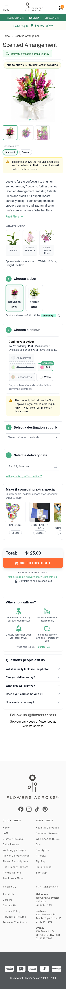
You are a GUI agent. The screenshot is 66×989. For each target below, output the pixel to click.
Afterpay (41, 855)
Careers (7, 899)
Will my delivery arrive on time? (24, 476)
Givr (38, 844)
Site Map (41, 872)
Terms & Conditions (15, 922)
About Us (8, 894)
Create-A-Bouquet (14, 839)
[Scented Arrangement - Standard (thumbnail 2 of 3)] (26, 132)
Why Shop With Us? (48, 839)
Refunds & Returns (14, 916)
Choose (15, 532)
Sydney (34, 18)
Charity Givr (43, 850)
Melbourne (14, 17)
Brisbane (50, 17)
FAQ (5, 833)
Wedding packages (14, 850)
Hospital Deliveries (47, 827)
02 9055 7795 (44, 938)
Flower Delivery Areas (16, 855)
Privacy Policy (12, 911)
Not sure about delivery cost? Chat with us (32, 577)
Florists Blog (44, 867)
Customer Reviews (47, 833)
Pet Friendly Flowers (15, 867)
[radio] (10, 152)
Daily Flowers (11, 844)
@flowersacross (42, 714)
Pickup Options (12, 872)
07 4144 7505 (44, 921)
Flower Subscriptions (16, 861)
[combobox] (30, 437)
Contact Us (44, 646)
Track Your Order (13, 878)
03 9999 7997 (44, 905)
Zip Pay (40, 861)
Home (6, 36)
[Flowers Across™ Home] (34, 6)
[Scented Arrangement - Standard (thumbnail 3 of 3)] (42, 132)
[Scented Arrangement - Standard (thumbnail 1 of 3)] (10, 132)
